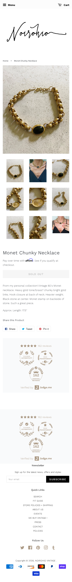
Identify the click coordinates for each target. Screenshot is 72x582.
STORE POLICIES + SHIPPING (38, 505)
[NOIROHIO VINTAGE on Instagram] (46, 548)
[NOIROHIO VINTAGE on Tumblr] (54, 548)
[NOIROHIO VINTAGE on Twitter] (22, 548)
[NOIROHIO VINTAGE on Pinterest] (38, 548)
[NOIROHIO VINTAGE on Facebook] (30, 548)
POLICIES (38, 531)
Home (5, 61)
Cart (66, 4)
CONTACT (38, 526)
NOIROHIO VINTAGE (45, 560)
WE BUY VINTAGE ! (37, 518)
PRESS (38, 522)
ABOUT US (37, 509)
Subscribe (57, 479)
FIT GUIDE (38, 501)
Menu (11, 4)
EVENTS (38, 513)
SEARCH (38, 496)
